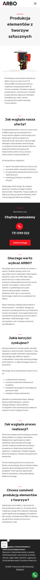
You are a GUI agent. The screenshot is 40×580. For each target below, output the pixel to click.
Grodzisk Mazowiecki (10, 560)
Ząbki (11, 558)
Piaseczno (32, 560)
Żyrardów (31, 555)
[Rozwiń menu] (35, 3)
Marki (16, 558)
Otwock (5, 558)
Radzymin (6, 552)
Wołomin (22, 558)
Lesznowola (22, 555)
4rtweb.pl (20, 569)
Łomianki (30, 552)
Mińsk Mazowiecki (9, 555)
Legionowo (31, 558)
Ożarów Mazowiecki (19, 552)
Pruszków (24, 560)
